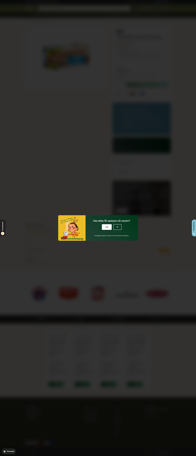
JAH (106, 227)
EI (117, 227)
